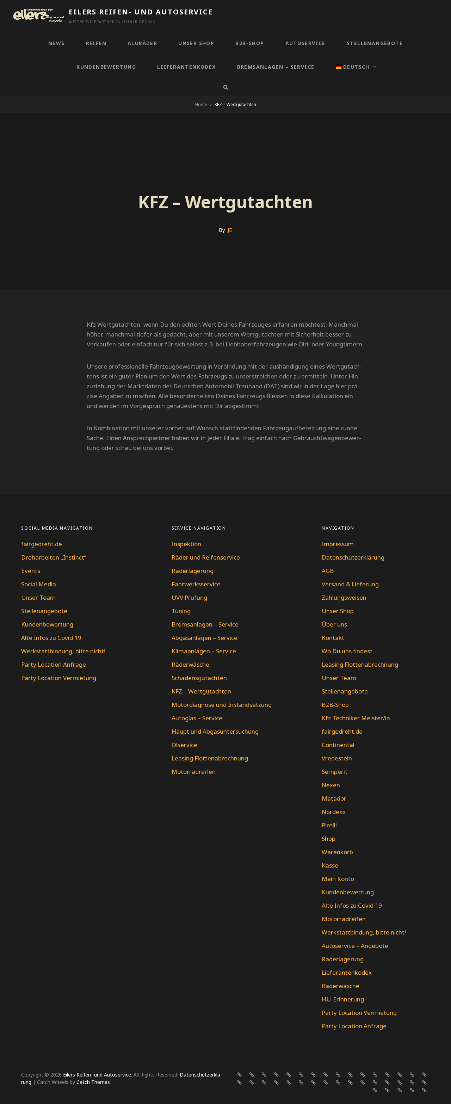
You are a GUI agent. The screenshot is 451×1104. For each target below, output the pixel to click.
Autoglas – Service (197, 718)
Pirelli (329, 825)
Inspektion (186, 544)
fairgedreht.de (41, 544)
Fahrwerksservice (196, 584)
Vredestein (337, 758)
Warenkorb (337, 852)
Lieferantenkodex (186, 66)
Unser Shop (196, 43)
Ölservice (184, 745)
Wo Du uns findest (347, 651)
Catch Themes (93, 1082)
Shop (328, 838)
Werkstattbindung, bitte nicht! (63, 651)
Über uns (334, 624)
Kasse (330, 865)
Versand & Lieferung (350, 584)
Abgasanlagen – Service (204, 638)
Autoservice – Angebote (355, 946)
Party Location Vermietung (58, 678)
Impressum (338, 544)
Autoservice (305, 43)
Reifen (96, 43)
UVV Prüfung (189, 597)
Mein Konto (338, 879)
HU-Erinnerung (343, 999)
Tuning (181, 611)
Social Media (38, 584)
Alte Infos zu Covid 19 (51, 638)
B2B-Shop (249, 43)
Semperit (334, 771)
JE (230, 229)
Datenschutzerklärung (353, 557)
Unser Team (38, 597)
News (56, 43)
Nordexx (334, 812)
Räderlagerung (193, 571)
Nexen (331, 785)
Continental (338, 745)
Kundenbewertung (106, 66)
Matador (334, 798)
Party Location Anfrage (53, 664)
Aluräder (142, 43)
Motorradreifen (194, 771)
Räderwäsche (190, 664)
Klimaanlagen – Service (204, 651)
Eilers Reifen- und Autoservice (141, 12)
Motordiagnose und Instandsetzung (222, 705)
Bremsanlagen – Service (276, 66)
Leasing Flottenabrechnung (210, 758)
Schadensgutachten (199, 678)
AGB (328, 571)
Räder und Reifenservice (206, 557)
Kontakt (333, 638)
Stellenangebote (375, 43)
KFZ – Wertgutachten (201, 691)
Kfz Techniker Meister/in (356, 718)
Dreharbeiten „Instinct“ (53, 557)
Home (201, 104)
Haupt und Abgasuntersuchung (215, 731)
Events (30, 571)
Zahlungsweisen (344, 597)
